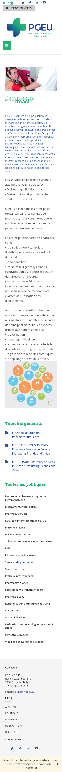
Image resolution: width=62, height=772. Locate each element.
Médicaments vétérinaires (21, 506)
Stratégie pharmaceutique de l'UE (25, 520)
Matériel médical (15, 527)
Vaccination (12, 610)
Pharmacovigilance (16, 582)
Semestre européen (17, 635)
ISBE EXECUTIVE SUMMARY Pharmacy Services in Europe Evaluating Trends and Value (31, 449)
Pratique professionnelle (20, 576)
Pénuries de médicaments (20, 555)
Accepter (31, 767)
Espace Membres (21, 8)
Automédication (15, 617)
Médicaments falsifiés (18, 534)
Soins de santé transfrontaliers (24, 589)
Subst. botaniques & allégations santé (28, 541)
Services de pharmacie (19, 562)
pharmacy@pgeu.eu (23, 691)
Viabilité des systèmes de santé (24, 641)
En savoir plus (43, 764)
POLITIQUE (11, 713)
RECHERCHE (12, 731)
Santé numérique (15, 569)
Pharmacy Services (16, 513)
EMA (7, 548)
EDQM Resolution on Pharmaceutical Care (26, 435)
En (4, 2)
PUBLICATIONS (14, 725)
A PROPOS (11, 707)
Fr (11, 2)
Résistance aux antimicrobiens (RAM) (27, 603)
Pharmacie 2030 (14, 596)
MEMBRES (11, 719)
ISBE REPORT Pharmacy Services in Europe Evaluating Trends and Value (33, 466)
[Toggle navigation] (7, 45)
